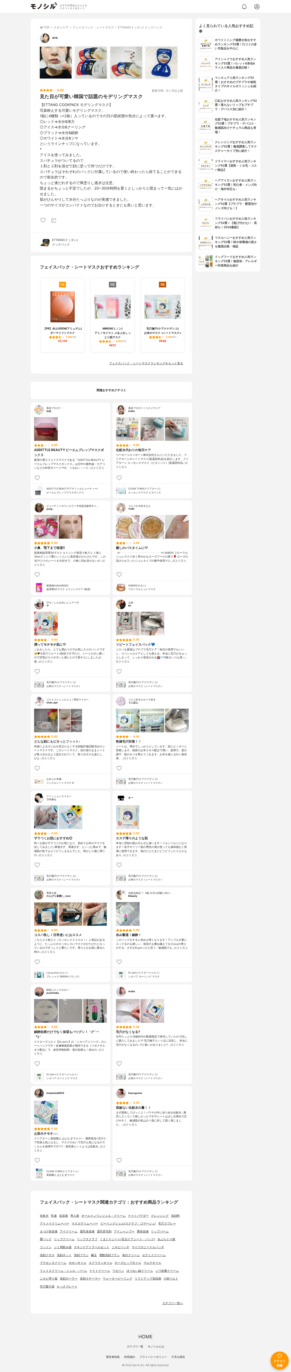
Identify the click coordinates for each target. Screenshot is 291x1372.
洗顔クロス (47, 1255)
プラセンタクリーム (53, 1263)
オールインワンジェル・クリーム (103, 1215)
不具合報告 (178, 1357)
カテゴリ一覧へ (172, 1303)
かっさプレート (67, 1286)
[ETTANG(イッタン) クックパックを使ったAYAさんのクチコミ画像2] (91, 63)
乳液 (54, 1215)
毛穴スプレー (167, 1223)
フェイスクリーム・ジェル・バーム (63, 1271)
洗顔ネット (64, 1255)
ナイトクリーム (99, 1271)
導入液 (74, 1215)
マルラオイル (152, 1263)
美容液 (63, 1215)
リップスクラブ (87, 1239)
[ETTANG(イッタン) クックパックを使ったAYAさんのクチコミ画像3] (126, 63)
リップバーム (160, 1231)
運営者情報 (113, 1357)
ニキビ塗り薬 (49, 1278)
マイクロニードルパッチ (148, 1247)
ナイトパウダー (138, 1215)
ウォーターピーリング (117, 1278)
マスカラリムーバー (85, 1223)
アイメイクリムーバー (54, 1223)
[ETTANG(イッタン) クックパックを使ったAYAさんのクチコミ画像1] (56, 63)
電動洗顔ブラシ (109, 1255)
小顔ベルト (170, 1278)
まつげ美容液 (49, 1231)
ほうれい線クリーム (139, 1271)
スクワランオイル (100, 1263)
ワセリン (118, 1271)
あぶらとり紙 (166, 1239)
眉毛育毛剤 (104, 1231)
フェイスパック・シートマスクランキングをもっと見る (146, 363)
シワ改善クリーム (167, 1271)
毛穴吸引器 (47, 1286)
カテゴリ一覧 (135, 1346)
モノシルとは (156, 1346)
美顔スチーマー (90, 1278)
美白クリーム (131, 1255)
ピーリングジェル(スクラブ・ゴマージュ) (128, 1223)
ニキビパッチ (120, 1247)
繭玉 (94, 1255)
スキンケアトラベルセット (91, 1247)
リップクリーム (64, 1239)
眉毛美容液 (87, 1231)
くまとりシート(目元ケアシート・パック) (127, 1239)
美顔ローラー (69, 1278)
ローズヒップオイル (128, 1263)
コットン (46, 1247)
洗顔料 (175, 1215)
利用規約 (129, 1357)
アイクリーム (69, 1231)
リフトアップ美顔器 (148, 1278)
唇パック (46, 1239)
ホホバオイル (77, 1263)
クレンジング (160, 1215)
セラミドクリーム (154, 1255)
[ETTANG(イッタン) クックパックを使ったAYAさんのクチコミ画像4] (161, 63)
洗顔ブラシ (81, 1255)
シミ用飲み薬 (63, 1247)
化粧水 (44, 1215)
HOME (145, 1336)
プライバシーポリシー (153, 1357)
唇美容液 (143, 1231)
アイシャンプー (124, 1231)
